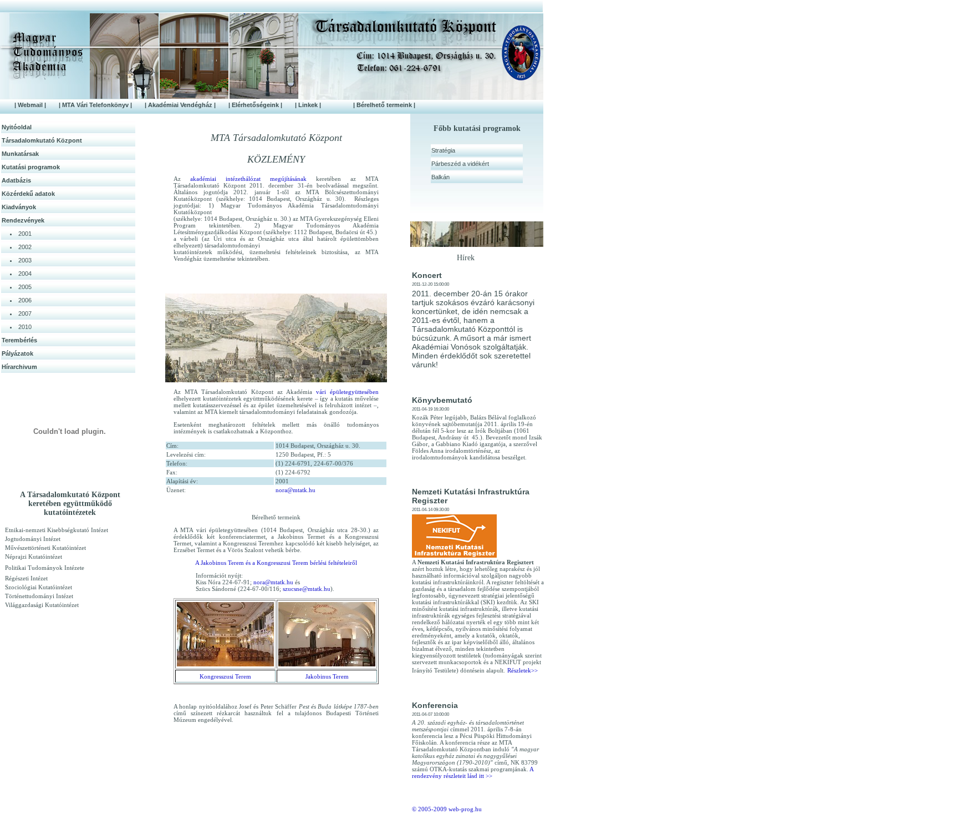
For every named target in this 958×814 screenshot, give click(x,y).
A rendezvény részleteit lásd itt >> (472, 772)
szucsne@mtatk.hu (306, 588)
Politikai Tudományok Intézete (44, 567)
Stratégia (443, 150)
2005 (25, 287)
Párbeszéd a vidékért (460, 163)
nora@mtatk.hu (295, 490)
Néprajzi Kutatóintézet (33, 556)
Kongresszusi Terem (225, 676)
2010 (25, 326)
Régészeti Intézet (26, 578)
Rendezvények (23, 220)
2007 (25, 313)
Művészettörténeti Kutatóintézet (45, 547)
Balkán (440, 177)
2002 (25, 247)
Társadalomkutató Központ (42, 140)
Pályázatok (17, 353)
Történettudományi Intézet (39, 596)
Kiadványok (19, 207)
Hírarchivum (19, 366)
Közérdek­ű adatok (28, 193)
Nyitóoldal (17, 127)
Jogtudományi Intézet (32, 538)
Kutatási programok (31, 167)
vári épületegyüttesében (347, 391)
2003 (25, 260)
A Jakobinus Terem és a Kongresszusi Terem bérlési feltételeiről (276, 562)
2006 (25, 300)
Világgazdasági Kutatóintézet (42, 604)
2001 (25, 233)
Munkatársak (20, 153)
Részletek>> (522, 670)
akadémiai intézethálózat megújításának (248, 178)
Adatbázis (16, 180)
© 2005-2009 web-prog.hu (447, 809)
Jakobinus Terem (327, 676)
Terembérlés (19, 340)
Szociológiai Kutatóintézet (38, 587)
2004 (25, 273)
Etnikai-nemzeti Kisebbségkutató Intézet (56, 530)
